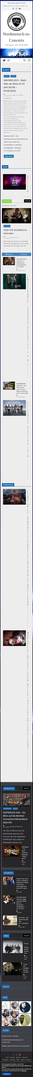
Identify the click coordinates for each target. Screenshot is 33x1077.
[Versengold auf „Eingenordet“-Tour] (14, 408)
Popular (10, 254)
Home (7, 1057)
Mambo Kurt (12, 115)
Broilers (6, 103)
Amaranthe (16, 101)
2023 (6, 101)
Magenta (6, 115)
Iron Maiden (15, 111)
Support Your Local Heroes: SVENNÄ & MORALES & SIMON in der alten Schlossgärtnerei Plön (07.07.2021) (22, 883)
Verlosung (12, 1060)
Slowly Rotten (7, 124)
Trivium (14, 126)
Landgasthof (21, 113)
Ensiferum (22, 105)
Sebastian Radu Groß (16, 826)
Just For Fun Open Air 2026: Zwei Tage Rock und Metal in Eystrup (18, 7)
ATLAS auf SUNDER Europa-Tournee (26, 968)
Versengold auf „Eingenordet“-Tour (28, 428)
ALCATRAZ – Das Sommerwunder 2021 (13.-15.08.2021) (24, 920)
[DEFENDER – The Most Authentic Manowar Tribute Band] (11, 855)
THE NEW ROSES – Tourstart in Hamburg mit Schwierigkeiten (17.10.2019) (21, 263)
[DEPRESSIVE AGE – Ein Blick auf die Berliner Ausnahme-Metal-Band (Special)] (16, 799)
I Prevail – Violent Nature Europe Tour (26, 947)
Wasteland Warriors (9, 130)
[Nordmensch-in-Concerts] (4, 60)
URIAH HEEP (19, 126)
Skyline (23, 122)
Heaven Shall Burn (21, 109)
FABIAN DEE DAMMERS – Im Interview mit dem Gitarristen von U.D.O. (28, 317)
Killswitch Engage (8, 113)
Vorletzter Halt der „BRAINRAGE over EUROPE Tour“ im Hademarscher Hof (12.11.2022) (28, 546)
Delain (15, 103)
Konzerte (12, 1057)
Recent (24, 254)
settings (23, 1070)
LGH (26, 113)
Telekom (23, 124)
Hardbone (13, 109)
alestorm (10, 101)
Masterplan (21, 117)
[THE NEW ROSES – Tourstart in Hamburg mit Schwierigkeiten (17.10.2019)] (9, 261)
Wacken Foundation (14, 128)
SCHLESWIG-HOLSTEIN (9, 122)
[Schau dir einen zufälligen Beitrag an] (29, 60)
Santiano (19, 120)
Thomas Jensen (8, 126)
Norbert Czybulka (18, 95)
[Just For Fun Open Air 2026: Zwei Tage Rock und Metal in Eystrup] (14, 182)
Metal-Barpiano (15, 119)
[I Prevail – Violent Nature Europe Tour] (13, 950)
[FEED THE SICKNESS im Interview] (16, 215)
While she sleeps (18, 130)
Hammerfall (7, 109)
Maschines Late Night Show (11, 117)
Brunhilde (10, 103)
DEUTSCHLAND (22, 103)
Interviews (7, 226)
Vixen (24, 126)
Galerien (13, 76)
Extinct (11, 107)
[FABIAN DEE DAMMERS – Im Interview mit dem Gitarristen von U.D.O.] (14, 281)
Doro (18, 105)
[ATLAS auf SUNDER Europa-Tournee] (12, 971)
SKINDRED (18, 122)
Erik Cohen (6, 107)
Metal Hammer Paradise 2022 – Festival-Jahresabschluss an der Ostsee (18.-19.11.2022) (28, 689)
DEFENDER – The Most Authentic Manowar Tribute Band (25, 852)
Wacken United (23, 128)
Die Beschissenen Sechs (10, 105)
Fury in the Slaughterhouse (20, 107)
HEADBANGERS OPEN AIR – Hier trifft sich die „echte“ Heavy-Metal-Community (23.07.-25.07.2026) (22, 388)
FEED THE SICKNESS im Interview (15, 231)
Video (17, 1060)
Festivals (6, 76)
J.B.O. (20, 111)
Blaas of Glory (23, 101)
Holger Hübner (7, 111)
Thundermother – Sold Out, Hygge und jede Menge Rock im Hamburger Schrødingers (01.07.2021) (21, 903)
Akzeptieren (7, 1074)
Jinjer (23, 111)
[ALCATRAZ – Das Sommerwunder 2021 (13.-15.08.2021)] (10, 922)
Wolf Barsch (7, 132)
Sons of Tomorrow (15, 124)
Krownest (15, 113)
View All (27, 201)
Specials (15, 808)
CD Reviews (5, 1060)
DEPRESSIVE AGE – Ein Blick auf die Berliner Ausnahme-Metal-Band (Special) (15, 817)
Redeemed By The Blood (10, 120)
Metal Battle (7, 119)
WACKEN (6, 128)
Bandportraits (7, 808)
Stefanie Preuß (15, 237)
